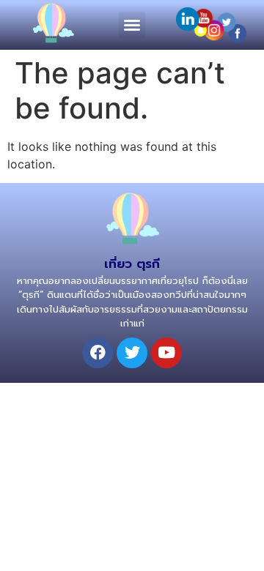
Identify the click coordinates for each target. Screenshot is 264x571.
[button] (132, 25)
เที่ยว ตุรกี (132, 263)
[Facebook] (97, 352)
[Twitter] (132, 352)
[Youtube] (166, 352)
